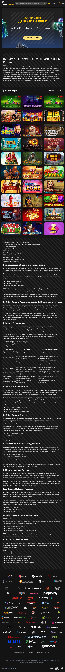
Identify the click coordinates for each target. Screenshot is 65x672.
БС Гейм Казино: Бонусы (10, 251)
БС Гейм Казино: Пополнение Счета (14, 259)
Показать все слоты (54, 90)
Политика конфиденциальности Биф (24, 652)
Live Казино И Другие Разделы (12, 257)
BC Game (8, 3)
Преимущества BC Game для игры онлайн (16, 242)
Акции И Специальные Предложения (14, 253)
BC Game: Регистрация (10, 247)
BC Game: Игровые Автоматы (12, 255)
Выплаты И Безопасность (11, 261)
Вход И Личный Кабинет (10, 249)
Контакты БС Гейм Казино (44, 652)
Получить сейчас (32, 38)
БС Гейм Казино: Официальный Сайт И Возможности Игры (21, 245)
